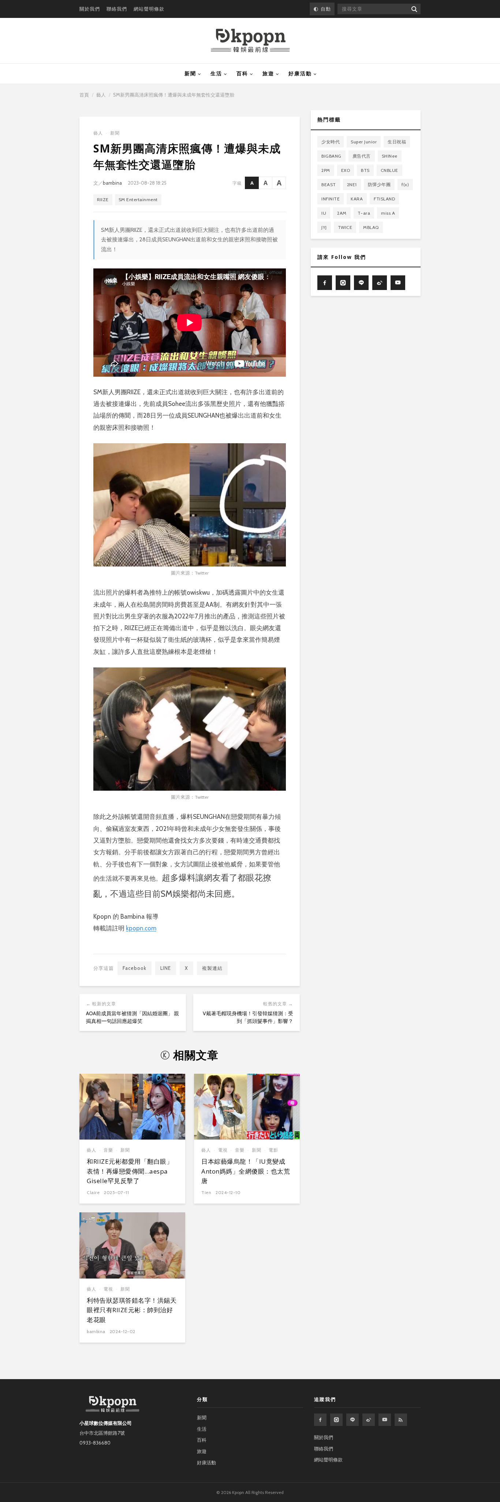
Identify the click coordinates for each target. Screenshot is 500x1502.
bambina (112, 183)
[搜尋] (414, 9)
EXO (345, 170)
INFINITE (330, 199)
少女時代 (330, 141)
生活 (216, 73)
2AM (342, 213)
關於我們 (89, 9)
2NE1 (352, 184)
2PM (325, 170)
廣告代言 (361, 156)
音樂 (108, 1150)
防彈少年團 (379, 184)
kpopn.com (141, 928)
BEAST (328, 184)
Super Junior (364, 141)
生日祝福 (397, 141)
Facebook (134, 968)
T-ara (364, 213)
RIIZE (103, 199)
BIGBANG (331, 156)
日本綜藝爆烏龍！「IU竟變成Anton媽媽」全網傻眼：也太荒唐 (245, 1171)
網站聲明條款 (149, 9)
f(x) (405, 184)
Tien (206, 1192)
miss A (388, 213)
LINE (165, 968)
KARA (357, 199)
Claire (93, 1192)
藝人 (101, 95)
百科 (242, 73)
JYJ (324, 227)
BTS (365, 170)
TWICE (345, 227)
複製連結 (212, 968)
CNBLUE (389, 170)
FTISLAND (384, 199)
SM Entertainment (138, 199)
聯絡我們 (117, 9)
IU (323, 213)
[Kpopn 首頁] (250, 40)
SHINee (390, 156)
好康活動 (300, 73)
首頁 (84, 95)
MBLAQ (371, 227)
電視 (223, 1150)
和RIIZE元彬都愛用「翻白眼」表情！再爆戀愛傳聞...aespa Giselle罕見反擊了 (130, 1171)
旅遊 (268, 73)
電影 (273, 1150)
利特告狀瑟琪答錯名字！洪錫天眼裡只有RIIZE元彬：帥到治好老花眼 (131, 1310)
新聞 (190, 73)
